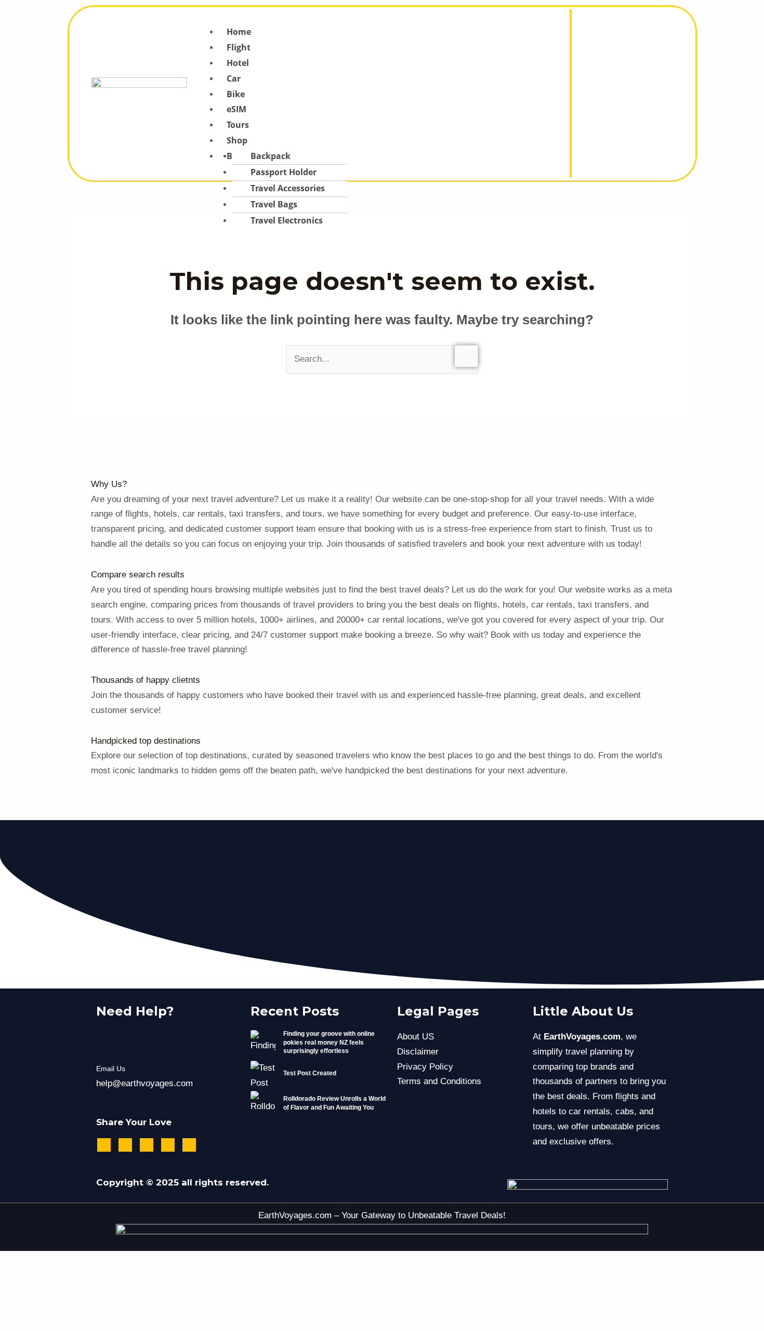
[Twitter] (648, 86)
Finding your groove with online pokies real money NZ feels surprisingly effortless (329, 1042)
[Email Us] (109, 1043)
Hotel (238, 63)
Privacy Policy (425, 1067)
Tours (238, 124)
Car (234, 78)
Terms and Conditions (439, 1081)
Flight (239, 47)
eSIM (236, 109)
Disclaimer (418, 1052)
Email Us (110, 1068)
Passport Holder (284, 172)
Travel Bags (274, 204)
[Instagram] (633, 86)
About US (415, 1037)
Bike (236, 94)
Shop (237, 140)
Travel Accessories (288, 188)
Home (239, 31)
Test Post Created (309, 1073)
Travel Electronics (287, 220)
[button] (374, 16)
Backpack (271, 156)
